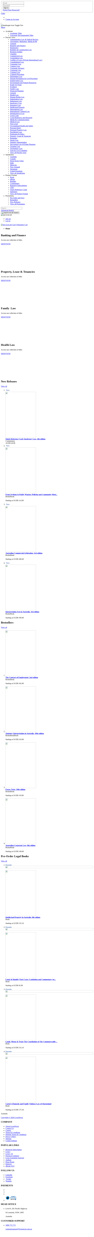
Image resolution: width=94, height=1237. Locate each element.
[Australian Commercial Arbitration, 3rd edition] (21, 551)
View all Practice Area (18, 153)
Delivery (9, 1164)
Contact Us (10, 1128)
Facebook (9, 1177)
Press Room (10, 1162)
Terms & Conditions (13, 1132)
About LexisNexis (12, 1126)
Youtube (9, 1181)
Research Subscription (14, 1150)
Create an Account (12, 19)
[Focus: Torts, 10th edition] (21, 787)
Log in (8, 221)
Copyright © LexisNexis (12, 1117)
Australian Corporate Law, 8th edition (20, 845)
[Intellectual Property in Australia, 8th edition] (21, 915)
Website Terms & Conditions (16, 1135)
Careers (8, 1130)
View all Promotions (17, 204)
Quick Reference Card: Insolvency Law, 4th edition (25, 439)
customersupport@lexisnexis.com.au (19, 1229)
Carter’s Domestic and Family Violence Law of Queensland (28, 1104)
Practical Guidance (12, 1156)
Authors (8, 1160)
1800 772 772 (11, 1225)
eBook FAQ (10, 1166)
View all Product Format (19, 194)
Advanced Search (7, 210)
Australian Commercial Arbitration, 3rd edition (24, 553)
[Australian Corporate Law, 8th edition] (21, 843)
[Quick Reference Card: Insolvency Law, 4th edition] (21, 437)
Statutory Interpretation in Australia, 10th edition (25, 733)
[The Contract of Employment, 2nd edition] (21, 675)
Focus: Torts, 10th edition (15, 789)
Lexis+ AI (9, 1154)
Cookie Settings (11, 1141)
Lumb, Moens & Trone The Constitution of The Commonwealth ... (31, 1042)
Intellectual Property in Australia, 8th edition (23, 917)
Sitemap (8, 1139)
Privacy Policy (11, 1137)
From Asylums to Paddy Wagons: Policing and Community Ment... (31, 494)
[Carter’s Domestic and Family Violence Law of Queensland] (21, 1102)
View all (4, 386)
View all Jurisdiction (17, 173)
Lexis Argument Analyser (15, 1158)
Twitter (8, 1179)
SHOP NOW (6, 244)
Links (3, 13)
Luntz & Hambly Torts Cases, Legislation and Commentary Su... (31, 979)
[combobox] (11, 208)
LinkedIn (9, 1175)
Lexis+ (8, 1152)
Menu (3, 27)
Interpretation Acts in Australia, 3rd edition (22, 612)
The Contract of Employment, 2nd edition (22, 677)
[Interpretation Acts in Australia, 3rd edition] (21, 610)
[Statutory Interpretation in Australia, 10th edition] (21, 731)
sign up (8, 219)
